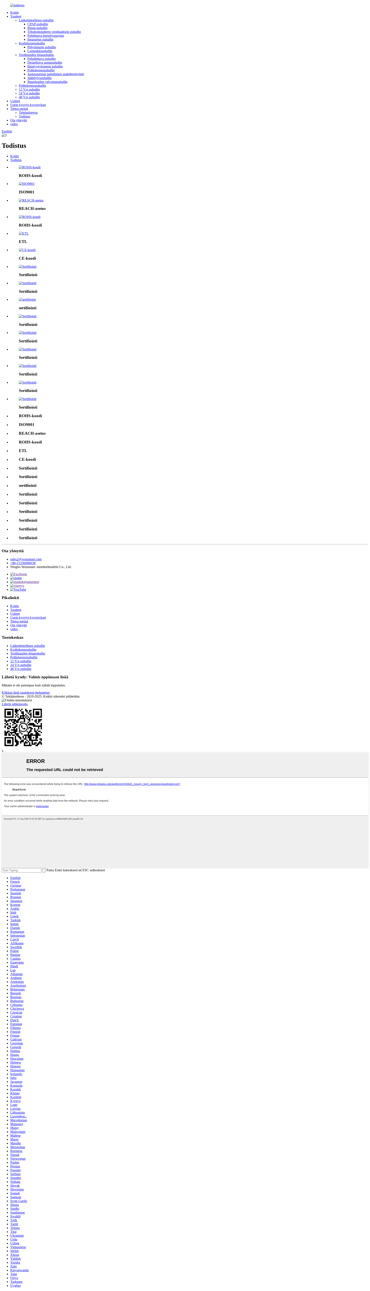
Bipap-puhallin (37, 28)
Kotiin (14, 12)
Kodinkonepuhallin (32, 43)
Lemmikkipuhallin (39, 51)
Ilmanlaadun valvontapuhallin (47, 82)
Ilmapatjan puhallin (40, 39)
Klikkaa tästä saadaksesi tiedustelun (26, 692)
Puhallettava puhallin (41, 58)
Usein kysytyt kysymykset (28, 105)
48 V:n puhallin (29, 97)
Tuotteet (15, 16)
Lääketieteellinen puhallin (36, 20)
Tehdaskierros (28, 112)
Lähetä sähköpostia (15, 704)
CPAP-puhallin (37, 24)
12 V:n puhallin (29, 89)
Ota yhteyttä (18, 120)
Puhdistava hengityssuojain (45, 35)
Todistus (24, 116)
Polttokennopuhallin (41, 70)
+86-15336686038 (23, 563)
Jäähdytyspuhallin (39, 78)
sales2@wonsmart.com (26, 559)
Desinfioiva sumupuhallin (44, 62)
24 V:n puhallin (29, 93)
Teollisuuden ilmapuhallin (36, 55)
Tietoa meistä (19, 108)
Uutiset (15, 101)
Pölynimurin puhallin (41, 47)
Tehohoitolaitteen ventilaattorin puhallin (54, 32)
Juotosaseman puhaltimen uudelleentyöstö (55, 74)
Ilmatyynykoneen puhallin (45, 66)
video (14, 124)
